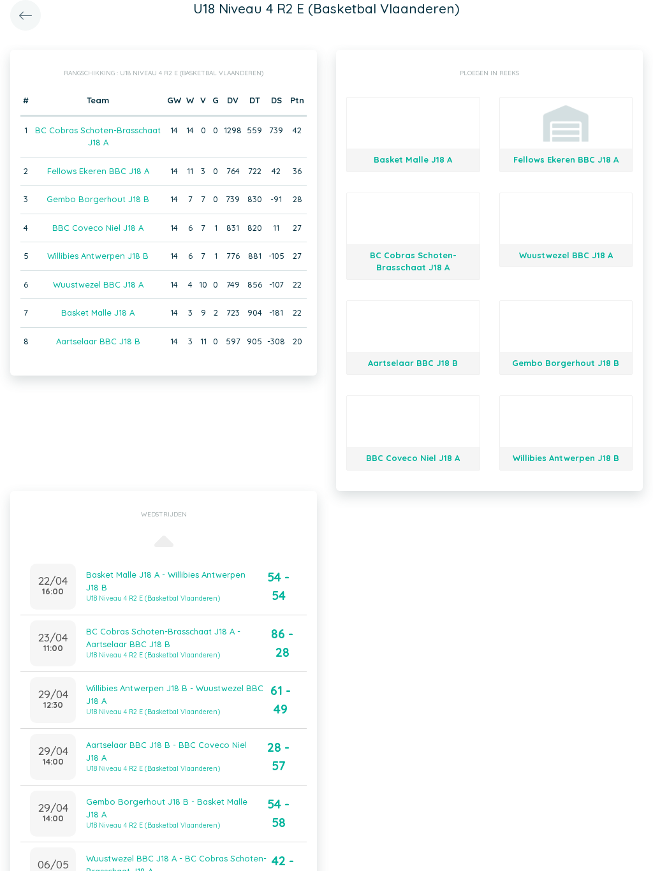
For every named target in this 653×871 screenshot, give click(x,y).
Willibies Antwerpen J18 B (98, 256)
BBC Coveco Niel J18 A (97, 228)
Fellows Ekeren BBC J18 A (98, 171)
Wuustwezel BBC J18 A (98, 284)
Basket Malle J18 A (98, 312)
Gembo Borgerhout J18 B (98, 199)
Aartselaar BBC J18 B (98, 341)
